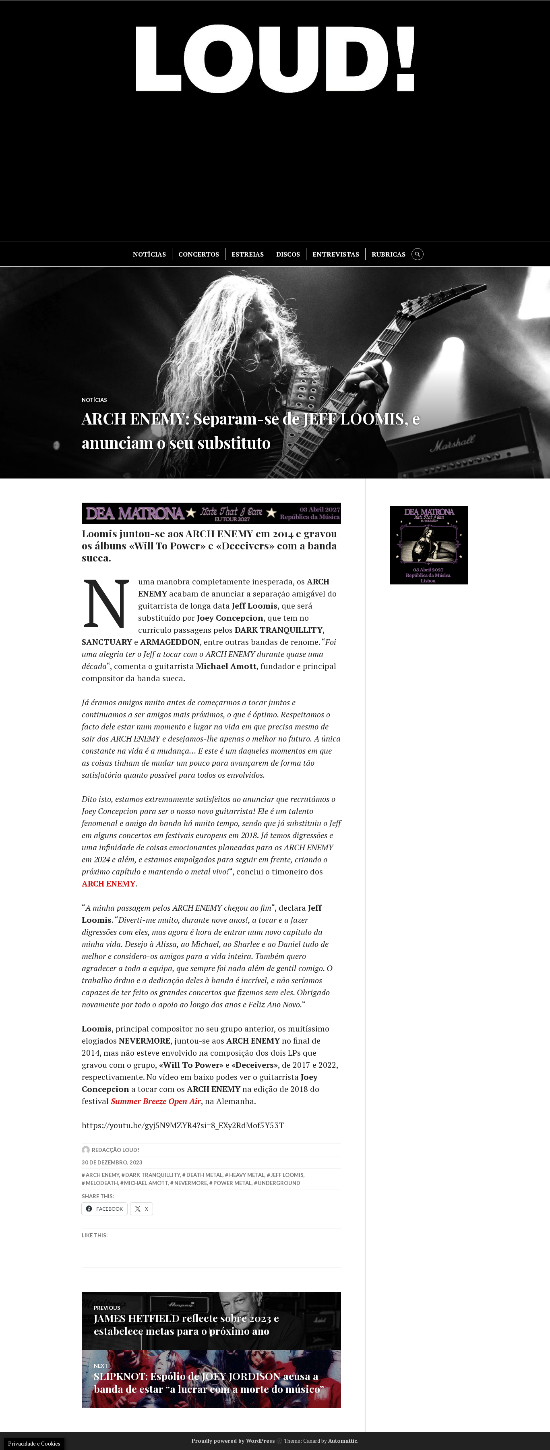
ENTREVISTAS (335, 254)
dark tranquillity (152, 1175)
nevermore (190, 1183)
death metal (204, 1175)
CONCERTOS (198, 254)
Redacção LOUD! (115, 1150)
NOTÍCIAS (149, 254)
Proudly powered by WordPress (233, 1440)
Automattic (342, 1440)
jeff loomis (287, 1175)
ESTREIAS (248, 254)
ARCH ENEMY (108, 883)
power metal (232, 1183)
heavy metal (247, 1175)
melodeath (102, 1183)
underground (279, 1183)
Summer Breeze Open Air (156, 1101)
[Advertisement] (275, 173)
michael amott (146, 1183)
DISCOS (288, 254)
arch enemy (102, 1175)
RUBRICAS (388, 254)
